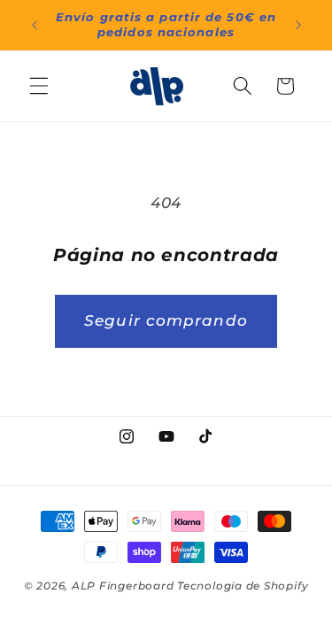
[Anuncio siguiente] (298, 24)
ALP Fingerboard (123, 585)
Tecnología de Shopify (242, 585)
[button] (39, 86)
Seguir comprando (166, 320)
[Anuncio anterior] (34, 24)
